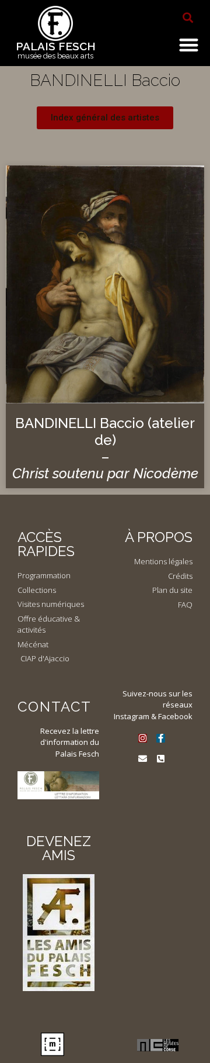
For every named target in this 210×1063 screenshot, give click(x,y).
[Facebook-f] (160, 738)
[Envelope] (142, 758)
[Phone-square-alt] (160, 758)
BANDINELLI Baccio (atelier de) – (105, 448)
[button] (188, 17)
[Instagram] (142, 738)
